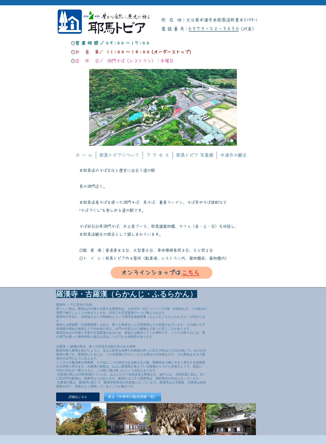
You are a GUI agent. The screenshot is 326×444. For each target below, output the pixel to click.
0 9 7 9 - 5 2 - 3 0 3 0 (214, 29)
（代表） (247, 29)
